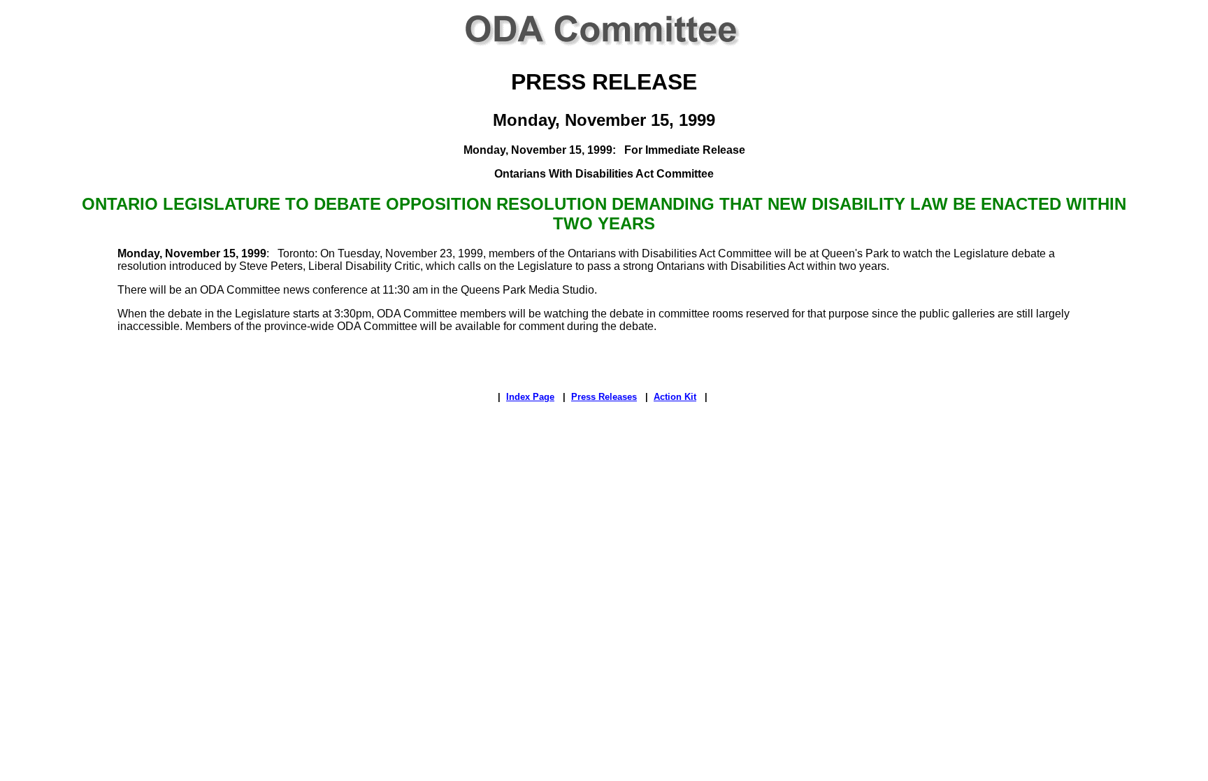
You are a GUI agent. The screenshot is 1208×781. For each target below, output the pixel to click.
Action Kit (675, 397)
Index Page (530, 397)
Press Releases (604, 397)
